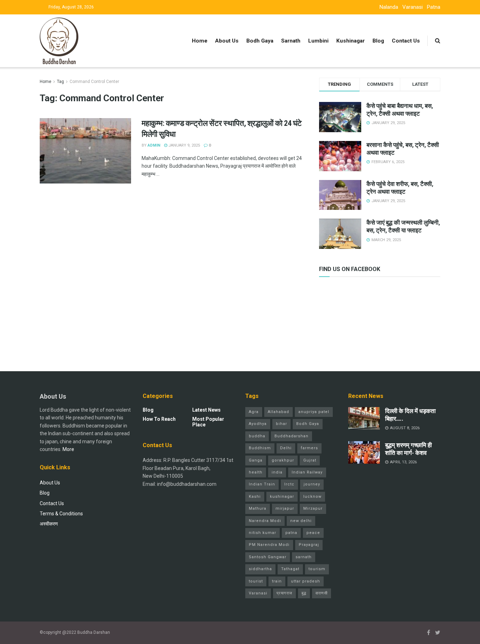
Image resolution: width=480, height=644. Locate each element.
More (68, 449)
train (277, 581)
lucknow (312, 496)
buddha (257, 436)
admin (154, 145)
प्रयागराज (284, 593)
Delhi (286, 448)
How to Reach (159, 419)
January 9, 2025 (183, 145)
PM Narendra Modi (269, 544)
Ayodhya (258, 423)
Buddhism (260, 448)
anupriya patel (313, 412)
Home (199, 41)
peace (313, 532)
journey (312, 484)
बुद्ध (303, 593)
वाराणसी (321, 593)
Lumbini (318, 41)
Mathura (257, 508)
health (255, 472)
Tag (60, 81)
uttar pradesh (305, 581)
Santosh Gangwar (267, 557)
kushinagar (282, 496)
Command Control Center (94, 81)
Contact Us (406, 41)
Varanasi (412, 7)
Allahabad (278, 412)
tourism (317, 569)
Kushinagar (350, 41)
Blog (378, 41)
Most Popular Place (208, 421)
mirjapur (284, 508)
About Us (227, 41)
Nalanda (389, 7)
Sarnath (290, 41)
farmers (309, 448)
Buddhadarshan (291, 436)
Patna (433, 7)
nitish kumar (262, 532)
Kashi (255, 496)
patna (291, 532)
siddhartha (260, 569)
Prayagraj (309, 544)
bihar (281, 423)
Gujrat (309, 460)
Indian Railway (307, 472)
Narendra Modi (265, 521)
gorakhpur (283, 460)
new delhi (301, 521)
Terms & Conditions (61, 513)
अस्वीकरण (49, 524)
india (277, 472)
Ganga (255, 460)
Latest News (206, 410)
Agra (254, 412)
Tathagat (290, 569)
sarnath (304, 557)
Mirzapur (313, 508)
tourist (256, 581)
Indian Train (262, 484)
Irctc (289, 484)
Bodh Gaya (259, 41)
